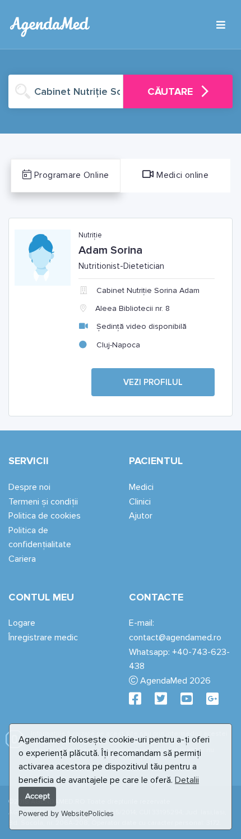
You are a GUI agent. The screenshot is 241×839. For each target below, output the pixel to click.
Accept (37, 796)
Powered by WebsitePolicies (66, 813)
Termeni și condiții (43, 501)
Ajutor (140, 515)
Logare (21, 623)
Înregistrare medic (43, 637)
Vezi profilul (153, 382)
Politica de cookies (44, 515)
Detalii (187, 780)
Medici (141, 487)
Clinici (140, 501)
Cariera (22, 559)
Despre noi (29, 487)
